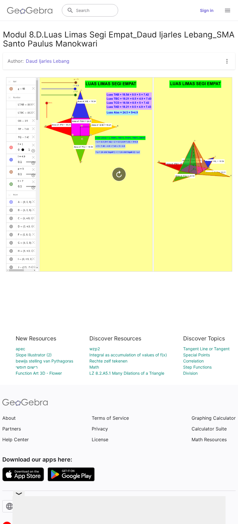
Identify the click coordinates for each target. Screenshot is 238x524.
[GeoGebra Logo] (30, 10)
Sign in (207, 10)
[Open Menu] (227, 10)
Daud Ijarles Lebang (47, 61)
